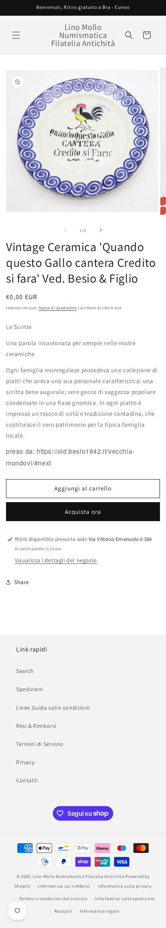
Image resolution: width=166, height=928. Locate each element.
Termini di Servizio (39, 744)
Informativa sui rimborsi (64, 886)
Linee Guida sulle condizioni (53, 707)
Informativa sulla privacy (125, 886)
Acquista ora (83, 511)
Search (25, 671)
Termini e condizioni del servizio (53, 898)
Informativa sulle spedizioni (125, 898)
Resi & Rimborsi (36, 725)
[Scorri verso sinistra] (65, 230)
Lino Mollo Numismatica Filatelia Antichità (78, 876)
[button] (16, 35)
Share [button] (21, 582)
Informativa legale (99, 911)
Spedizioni (29, 689)
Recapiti (63, 911)
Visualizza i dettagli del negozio (56, 560)
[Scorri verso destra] (101, 230)
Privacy (25, 762)
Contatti (27, 780)
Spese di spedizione (58, 307)
